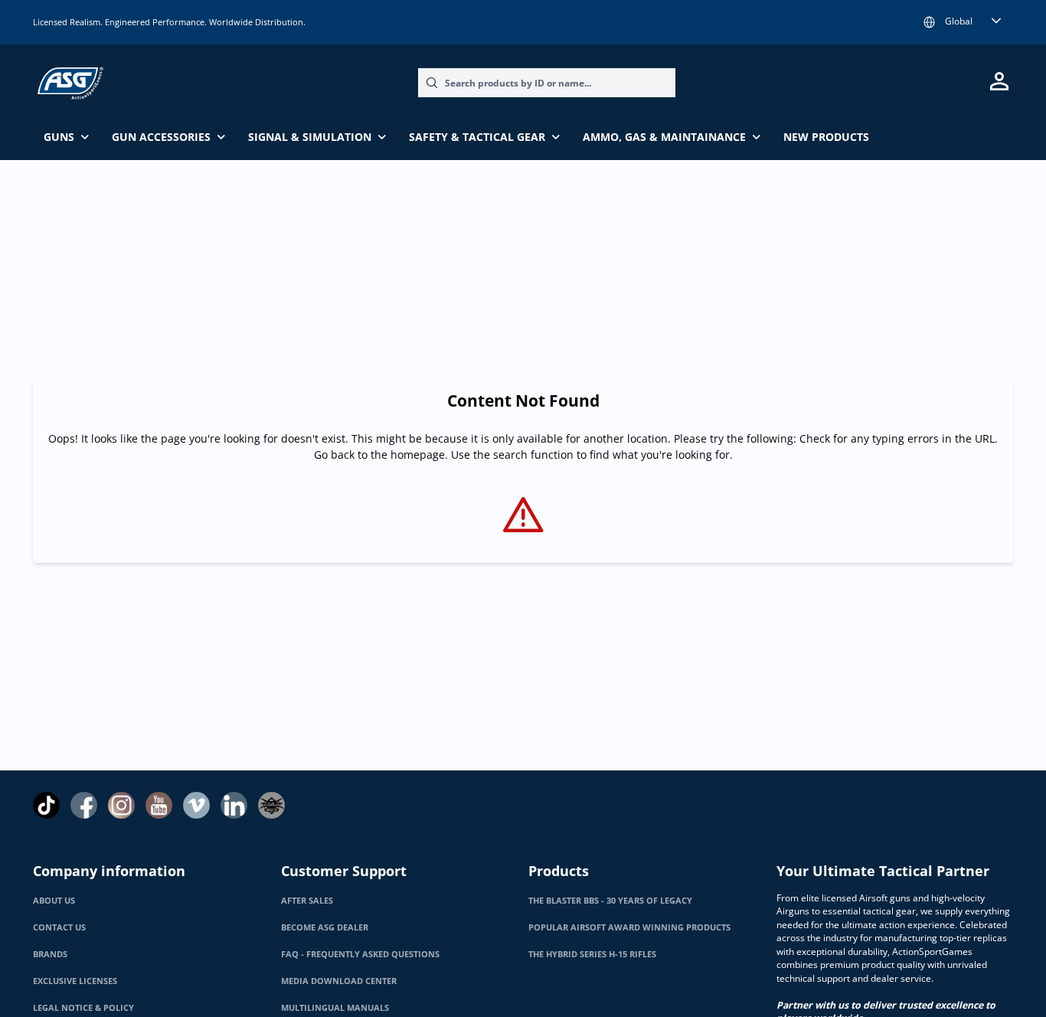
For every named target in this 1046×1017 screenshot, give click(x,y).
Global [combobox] (958, 21)
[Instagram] (121, 805)
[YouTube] (158, 805)
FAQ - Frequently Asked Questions (360, 954)
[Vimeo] (196, 805)
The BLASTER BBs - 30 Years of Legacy (610, 900)
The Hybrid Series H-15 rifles (592, 954)
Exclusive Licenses (75, 981)
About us (54, 900)
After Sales (307, 900)
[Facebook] (83, 805)
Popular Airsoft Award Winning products (629, 927)
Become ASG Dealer (324, 927)
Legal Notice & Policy (83, 1007)
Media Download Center (339, 981)
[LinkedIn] (234, 805)
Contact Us (59, 927)
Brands (50, 954)
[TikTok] (46, 805)
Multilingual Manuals (335, 1007)
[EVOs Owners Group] (271, 805)
